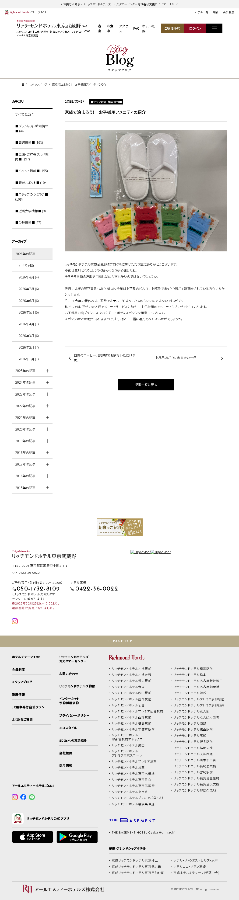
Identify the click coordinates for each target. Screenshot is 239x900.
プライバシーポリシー (74, 715)
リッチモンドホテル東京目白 (131, 780)
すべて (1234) (24, 114)
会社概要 (65, 753)
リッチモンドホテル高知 (190, 735)
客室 (99, 28)
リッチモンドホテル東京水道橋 (133, 773)
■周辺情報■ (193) (29, 142)
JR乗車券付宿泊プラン (28, 707)
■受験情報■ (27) (28, 222)
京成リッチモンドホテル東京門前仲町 (138, 873)
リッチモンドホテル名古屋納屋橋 (196, 687)
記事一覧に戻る (146, 384)
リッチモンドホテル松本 (190, 675)
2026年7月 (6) (28, 288)
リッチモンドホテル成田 (128, 745)
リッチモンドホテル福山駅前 (193, 729)
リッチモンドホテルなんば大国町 (196, 717)
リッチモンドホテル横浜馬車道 (133, 804)
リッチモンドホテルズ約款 (77, 686)
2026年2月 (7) (28, 347)
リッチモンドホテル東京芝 (130, 792)
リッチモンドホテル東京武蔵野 (133, 786)
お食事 (110, 28)
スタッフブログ (22, 682)
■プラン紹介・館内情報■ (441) (31, 128)
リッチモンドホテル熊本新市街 (194, 760)
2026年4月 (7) (28, 324)
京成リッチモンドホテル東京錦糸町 (136, 867)
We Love (86, 28)
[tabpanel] (120, 527)
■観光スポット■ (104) (31, 182)
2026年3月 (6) (28, 335)
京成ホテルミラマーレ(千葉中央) (196, 873)
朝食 (216, 12)
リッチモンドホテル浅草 (128, 767)
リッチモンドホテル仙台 (128, 705)
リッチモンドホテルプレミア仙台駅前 (137, 711)
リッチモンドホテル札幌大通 (131, 675)
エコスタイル (68, 728)
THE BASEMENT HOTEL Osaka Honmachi (143, 832)
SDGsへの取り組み (73, 740)
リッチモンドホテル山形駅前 (131, 717)
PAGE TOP (122, 641)
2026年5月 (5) (28, 312)
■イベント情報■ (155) (31, 170)
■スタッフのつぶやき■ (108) (31, 197)
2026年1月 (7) (28, 359)
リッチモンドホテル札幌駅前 (131, 669)
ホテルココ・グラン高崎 (189, 867)
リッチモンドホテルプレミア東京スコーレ (127, 753)
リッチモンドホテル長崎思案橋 (194, 766)
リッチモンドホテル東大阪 (191, 711)
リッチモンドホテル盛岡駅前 (131, 699)
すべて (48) (26, 265)
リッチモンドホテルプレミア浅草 (134, 761)
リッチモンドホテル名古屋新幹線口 (198, 681)
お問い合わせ (68, 674)
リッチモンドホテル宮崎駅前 (193, 772)
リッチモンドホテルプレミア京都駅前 (199, 699)
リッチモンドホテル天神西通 (193, 754)
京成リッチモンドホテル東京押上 (135, 860)
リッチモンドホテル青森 (128, 687)
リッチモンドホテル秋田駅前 (131, 693)
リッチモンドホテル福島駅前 (131, 723)
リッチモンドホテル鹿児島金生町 (196, 778)
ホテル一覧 (201, 12)
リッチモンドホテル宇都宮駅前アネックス (127, 737)
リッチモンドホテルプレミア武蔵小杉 (137, 798)
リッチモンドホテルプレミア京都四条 (199, 705)
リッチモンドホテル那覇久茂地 (194, 790)
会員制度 (228, 12)
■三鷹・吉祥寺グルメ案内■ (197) (32, 156)
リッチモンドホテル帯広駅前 (131, 681)
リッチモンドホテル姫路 (190, 723)
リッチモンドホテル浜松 (190, 693)
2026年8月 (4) (28, 277)
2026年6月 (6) (28, 300)
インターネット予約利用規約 (69, 701)
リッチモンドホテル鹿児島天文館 (196, 784)
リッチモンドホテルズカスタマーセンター (74, 659)
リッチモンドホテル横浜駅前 (193, 669)
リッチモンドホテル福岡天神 (193, 748)
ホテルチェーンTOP (26, 657)
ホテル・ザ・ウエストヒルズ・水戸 (195, 860)
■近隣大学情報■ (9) (30, 210)
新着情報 (18, 694)
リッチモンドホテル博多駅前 (193, 742)
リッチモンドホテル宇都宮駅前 (133, 729)
